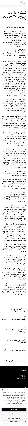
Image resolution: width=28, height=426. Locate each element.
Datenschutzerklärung (14, 421)
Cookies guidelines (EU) (20, 378)
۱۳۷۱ (25, 9)
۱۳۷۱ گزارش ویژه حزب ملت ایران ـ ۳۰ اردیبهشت (16, 310)
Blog (25, 387)
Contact (24, 376)
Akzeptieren (14, 409)
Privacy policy (23, 375)
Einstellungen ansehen (14, 418)
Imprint (24, 374)
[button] (2, 389)
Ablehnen (14, 414)
